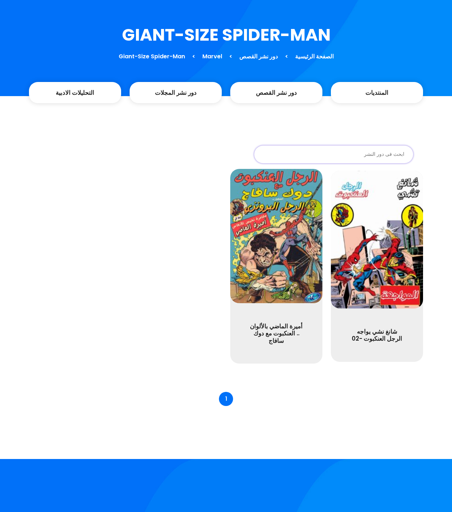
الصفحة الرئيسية (314, 56)
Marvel (212, 56)
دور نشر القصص (258, 56)
